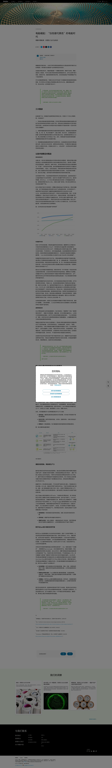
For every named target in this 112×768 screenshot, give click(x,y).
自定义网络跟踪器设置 (56, 396)
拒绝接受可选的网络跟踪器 (56, 393)
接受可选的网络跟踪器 (56, 390)
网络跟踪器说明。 (58, 385)
